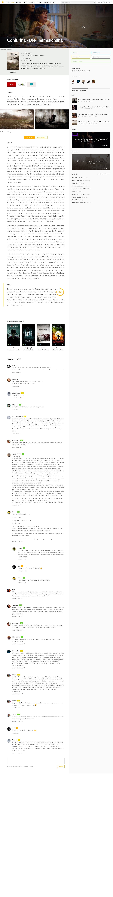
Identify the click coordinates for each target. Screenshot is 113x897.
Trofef (14, 714)
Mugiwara (15, 405)
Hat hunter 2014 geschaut (79, 202)
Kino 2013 (74, 200)
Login (110, 2)
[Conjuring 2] (28, 333)
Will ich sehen (97, 52)
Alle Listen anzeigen (104, 174)
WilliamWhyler (16, 454)
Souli (19, 566)
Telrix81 (14, 740)
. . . (58, 2)
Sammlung (96, 57)
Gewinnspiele (48, 2)
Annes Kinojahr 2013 (77, 186)
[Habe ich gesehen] (8, 344)
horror (73, 191)
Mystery (29, 55)
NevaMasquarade (17, 416)
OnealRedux (16, 440)
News (7, 2)
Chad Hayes (31, 60)
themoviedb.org (7, 49)
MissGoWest (16, 637)
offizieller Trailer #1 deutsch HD (81, 71)
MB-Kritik (29, 137)
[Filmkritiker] (78, 81)
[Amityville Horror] (58, 333)
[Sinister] (43, 333)
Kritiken (18, 2)
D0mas (14, 675)
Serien (25, 2)
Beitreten (104, 2)
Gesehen (76, 52)
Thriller (41, 55)
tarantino (15, 379)
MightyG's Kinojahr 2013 (78, 188)
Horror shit (75, 183)
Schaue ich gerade (78, 61)
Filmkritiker (15, 651)
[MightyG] (88, 81)
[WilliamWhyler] (83, 81)
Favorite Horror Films (78, 194)
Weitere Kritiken (76, 77)
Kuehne (14, 512)
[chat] (99, 2)
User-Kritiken (41, 137)
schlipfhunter (16, 393)
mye (13, 589)
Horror (35, 55)
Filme (12, 2)
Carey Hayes (39, 60)
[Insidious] (13, 333)
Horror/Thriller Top (77, 177)
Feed (54, 2)
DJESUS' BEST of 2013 (78, 180)
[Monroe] (93, 81)
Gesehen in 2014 (76, 197)
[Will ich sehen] (10, 344)
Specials (39, 2)
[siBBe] (73, 81)
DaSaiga (14, 365)
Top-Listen (31, 2)
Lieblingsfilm (77, 57)
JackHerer (15, 605)
